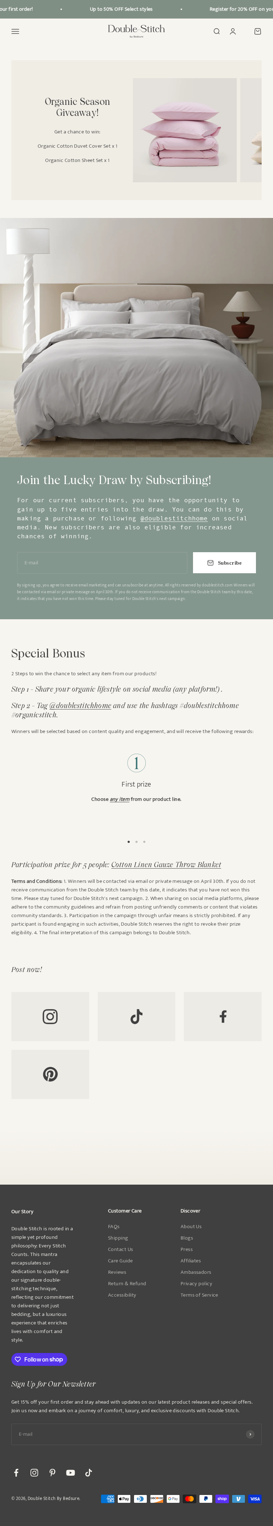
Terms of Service (199, 1295)
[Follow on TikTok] (88, 1472)
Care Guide (120, 1261)
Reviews (117, 1272)
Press (187, 1249)
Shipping (118, 1238)
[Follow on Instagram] (34, 1472)
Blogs (187, 1238)
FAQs (114, 1226)
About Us (191, 1226)
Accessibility (122, 1295)
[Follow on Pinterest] (52, 1472)
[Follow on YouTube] (70, 1472)
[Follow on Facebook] (16, 1472)
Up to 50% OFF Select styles (116, 9)
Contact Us (120, 1249)
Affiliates (191, 1261)
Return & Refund (127, 1283)
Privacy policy (196, 1283)
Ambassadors (196, 1272)
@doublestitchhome (174, 518)
